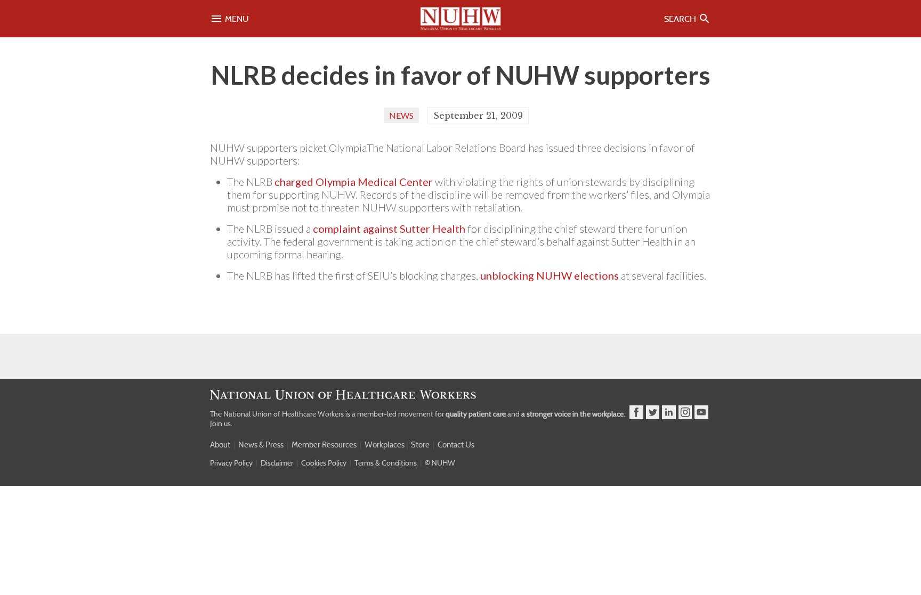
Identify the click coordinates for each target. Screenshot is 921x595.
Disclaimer (277, 463)
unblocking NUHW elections (549, 275)
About (220, 445)
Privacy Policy (231, 463)
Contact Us (456, 445)
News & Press (261, 445)
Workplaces (385, 445)
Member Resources (324, 445)
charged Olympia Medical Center (353, 181)
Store (420, 445)
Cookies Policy (323, 463)
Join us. (221, 423)
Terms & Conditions (385, 463)
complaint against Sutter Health (389, 228)
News (401, 115)
